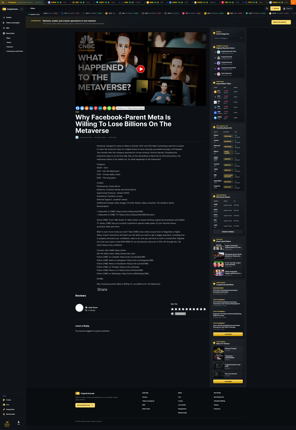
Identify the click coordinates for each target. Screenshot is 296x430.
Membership (182, 413)
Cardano (216, 164)
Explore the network (279, 22)
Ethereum (217, 145)
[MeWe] (100, 108)
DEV (215, 220)
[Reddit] (87, 108)
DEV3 (215, 209)
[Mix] (105, 108)
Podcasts (217, 409)
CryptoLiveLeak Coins (86, 137)
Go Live (276, 8)
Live (179, 397)
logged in (90, 331)
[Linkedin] (91, 108)
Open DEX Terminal (228, 231)
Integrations (182, 409)
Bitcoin (216, 151)
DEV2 (215, 215)
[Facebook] (78, 108)
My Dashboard (219, 397)
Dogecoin (217, 186)
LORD (215, 204)
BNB (215, 175)
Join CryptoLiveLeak (83, 405)
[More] (114, 108)
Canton (216, 140)
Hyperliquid (217, 181)
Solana (216, 135)
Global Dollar (216, 158)
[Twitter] (82, 108)
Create (180, 401)
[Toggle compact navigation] (21, 9)
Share (102, 289)
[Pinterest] (96, 108)
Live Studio (182, 405)
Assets (144, 397)
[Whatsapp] (109, 108)
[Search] (267, 8)
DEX (143, 405)
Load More (228, 334)
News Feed (146, 409)
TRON (216, 169)
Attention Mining (219, 401)
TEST (215, 225)
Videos (216, 405)
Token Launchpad (148, 401)
